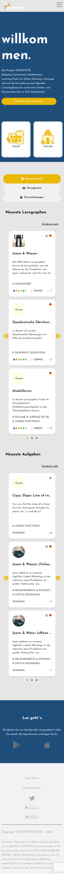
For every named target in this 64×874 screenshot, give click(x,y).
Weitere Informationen (29, 101)
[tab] (32, 178)
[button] (5, 336)
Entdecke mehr (50, 224)
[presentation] (24, 511)
